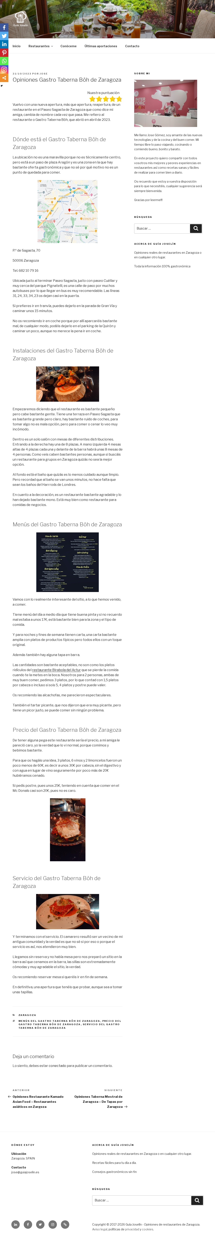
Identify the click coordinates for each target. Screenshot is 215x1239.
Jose (44, 73)
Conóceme (68, 46)
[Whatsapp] (4, 61)
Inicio (17, 46)
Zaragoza (27, 1015)
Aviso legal (99, 1229)
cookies (147, 1229)
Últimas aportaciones (101, 46)
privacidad (132, 1229)
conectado (57, 1066)
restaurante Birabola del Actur (56, 670)
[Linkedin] (4, 44)
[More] (4, 78)
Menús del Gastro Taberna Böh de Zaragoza (59, 1020)
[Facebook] (4, 27)
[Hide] (1, 86)
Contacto (132, 46)
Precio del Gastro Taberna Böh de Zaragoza (70, 1022)
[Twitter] (4, 36)
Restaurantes (39, 46)
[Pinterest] (4, 52)
